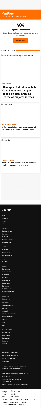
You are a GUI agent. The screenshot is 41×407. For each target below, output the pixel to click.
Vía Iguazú (5, 275)
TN (11, 399)
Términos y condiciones (10, 353)
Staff (3, 364)
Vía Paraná (5, 286)
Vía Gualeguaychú (8, 292)
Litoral (4, 266)
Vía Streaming (6, 335)
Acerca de (5, 361)
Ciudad (5, 402)
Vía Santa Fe (6, 280)
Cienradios (14, 402)
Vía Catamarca (7, 255)
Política (4, 308)
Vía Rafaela (6, 283)
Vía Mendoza (6, 262)
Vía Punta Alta (7, 242)
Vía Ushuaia (6, 299)
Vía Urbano (6, 332)
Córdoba (5, 218)
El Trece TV (18, 399)
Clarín (5, 399)
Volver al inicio (20, 40)
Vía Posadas (6, 269)
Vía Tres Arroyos (8, 239)
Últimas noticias (7, 305)
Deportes (5, 319)
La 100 (33, 399)
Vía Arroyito (6, 234)
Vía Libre (5, 341)
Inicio (3, 215)
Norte (4, 247)
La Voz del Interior (9, 404)
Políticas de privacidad (10, 355)
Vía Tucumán (6, 252)
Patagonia (5, 296)
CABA (3, 224)
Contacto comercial (9, 358)
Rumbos (4, 344)
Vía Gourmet (6, 338)
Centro (4, 228)
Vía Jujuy (5, 250)
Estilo (4, 322)
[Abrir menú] (37, 13)
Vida (3, 325)
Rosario (4, 221)
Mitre (27, 399)
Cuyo (3, 259)
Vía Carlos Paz (7, 231)
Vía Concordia (7, 289)
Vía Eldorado (6, 272)
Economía (5, 311)
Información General (9, 314)
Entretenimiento (7, 317)
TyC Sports (24, 402)
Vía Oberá (5, 277)
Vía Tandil (5, 237)
